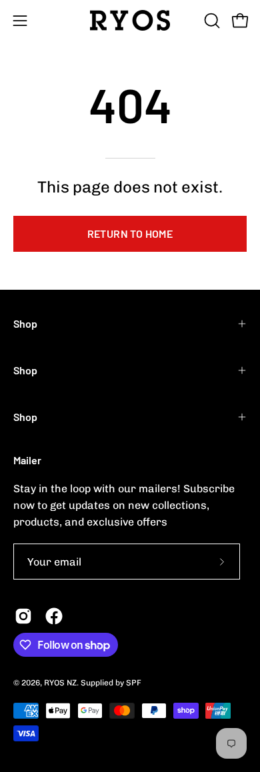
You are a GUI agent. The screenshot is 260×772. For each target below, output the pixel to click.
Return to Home (130, 233)
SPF (133, 682)
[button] (210, 20)
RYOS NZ (60, 682)
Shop (25, 323)
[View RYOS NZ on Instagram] (23, 616)
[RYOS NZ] (130, 20)
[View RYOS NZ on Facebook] (54, 616)
